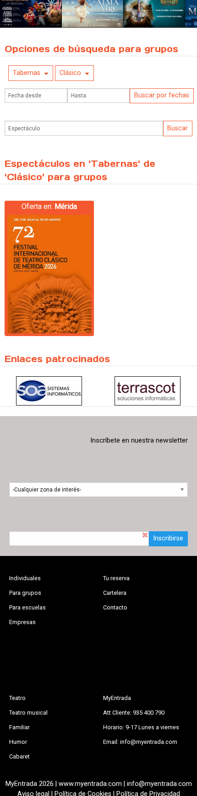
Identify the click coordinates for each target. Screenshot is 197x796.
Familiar (19, 727)
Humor (18, 741)
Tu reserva (116, 578)
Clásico (70, 73)
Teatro (17, 697)
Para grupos (25, 592)
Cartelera (114, 592)
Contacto (115, 607)
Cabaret (19, 756)
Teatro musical (28, 712)
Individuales (25, 578)
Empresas (22, 622)
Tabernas (26, 73)
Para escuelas (27, 607)
